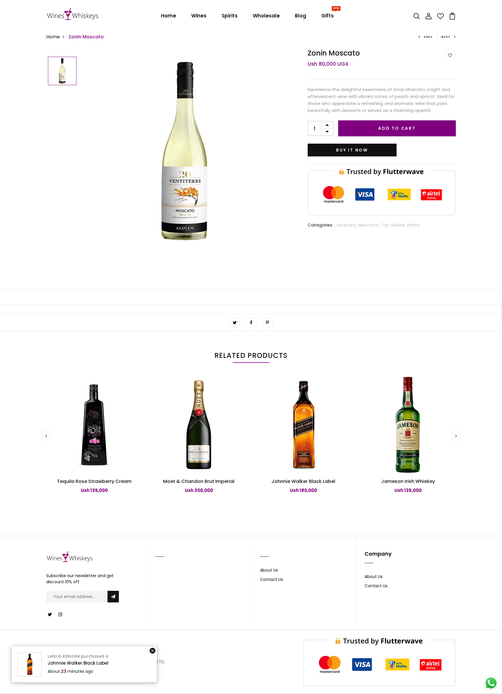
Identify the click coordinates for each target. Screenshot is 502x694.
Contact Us (271, 579)
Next (446, 37)
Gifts (328, 14)
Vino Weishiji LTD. (148, 662)
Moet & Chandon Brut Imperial (198, 481)
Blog (300, 15)
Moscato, (347, 225)
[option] (62, 71)
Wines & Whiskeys (105, 662)
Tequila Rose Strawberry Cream (94, 481)
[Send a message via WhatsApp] (491, 683)
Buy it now (352, 150)
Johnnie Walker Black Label (303, 481)
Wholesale (266, 15)
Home (168, 15)
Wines (199, 15)
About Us (269, 570)
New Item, (369, 225)
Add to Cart (397, 128)
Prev (428, 37)
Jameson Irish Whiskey (408, 481)
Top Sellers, (393, 225)
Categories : (321, 225)
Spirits (230, 15)
